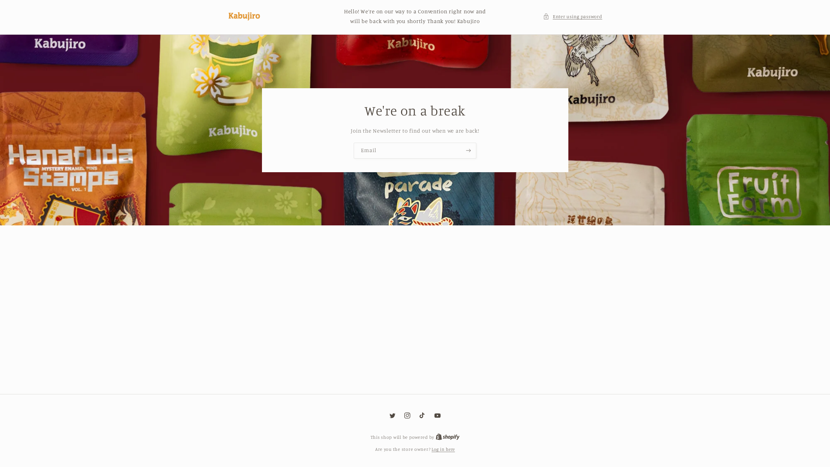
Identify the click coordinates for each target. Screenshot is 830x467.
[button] (572, 16)
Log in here (443, 449)
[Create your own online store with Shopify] (448, 437)
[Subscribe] (468, 151)
